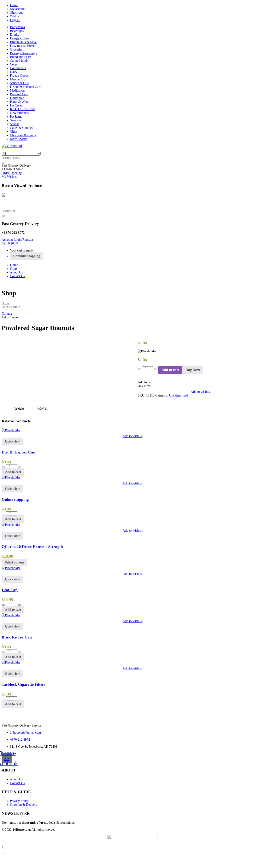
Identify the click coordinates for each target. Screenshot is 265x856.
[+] (155, 369)
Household (17, 98)
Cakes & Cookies (21, 127)
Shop (13, 268)
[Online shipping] (11, 477)
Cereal (14, 64)
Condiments (18, 68)
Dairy (13, 72)
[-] (139, 369)
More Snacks (18, 139)
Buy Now (193, 370)
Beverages (17, 31)
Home (14, 5)
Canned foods (19, 60)
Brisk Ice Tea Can (17, 637)
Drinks (14, 34)
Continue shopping (26, 256)
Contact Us (17, 276)
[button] (16, 165)
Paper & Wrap (19, 101)
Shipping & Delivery (23, 804)
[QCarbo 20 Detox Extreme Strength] (11, 524)
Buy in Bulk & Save (23, 42)
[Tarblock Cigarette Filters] (11, 662)
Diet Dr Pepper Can (18, 452)
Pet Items (16, 116)
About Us (16, 272)
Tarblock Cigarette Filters (23, 684)
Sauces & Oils (19, 83)
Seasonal (16, 120)
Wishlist (15, 16)
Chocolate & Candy (23, 135)
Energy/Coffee (19, 38)
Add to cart (170, 370)
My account (17, 9)
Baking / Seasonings (23, 53)
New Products (19, 113)
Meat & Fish (18, 79)
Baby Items (17, 27)
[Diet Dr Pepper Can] (11, 430)
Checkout (16, 12)
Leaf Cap (10, 590)
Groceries (16, 49)
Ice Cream (16, 105)
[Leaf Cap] (11, 568)
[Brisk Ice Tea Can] (11, 615)
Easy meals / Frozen (23, 45)
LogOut (15, 20)
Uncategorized (11, 306)
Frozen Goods (19, 75)
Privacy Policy (19, 801)
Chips (14, 131)
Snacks (14, 124)
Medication (17, 90)
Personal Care (19, 94)
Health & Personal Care (25, 86)
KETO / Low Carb (22, 109)
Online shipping (15, 499)
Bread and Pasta (20, 57)
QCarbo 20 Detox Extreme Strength (32, 546)
